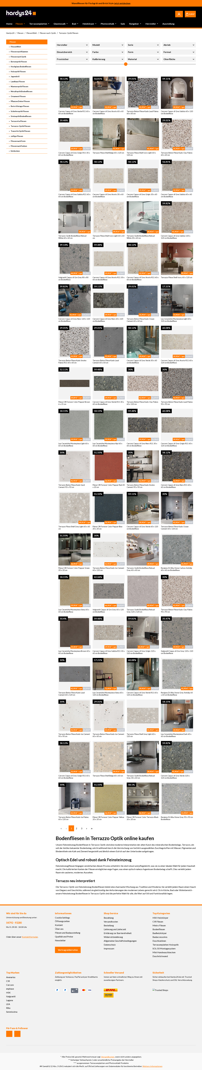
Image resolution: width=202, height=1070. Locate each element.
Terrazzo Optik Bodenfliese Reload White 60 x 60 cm (72, 237)
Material (132, 59)
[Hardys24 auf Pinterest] (17, 1034)
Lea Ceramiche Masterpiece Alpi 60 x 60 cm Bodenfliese (107, 444)
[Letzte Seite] (91, 828)
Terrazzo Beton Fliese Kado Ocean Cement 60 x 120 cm (175, 527)
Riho (8, 1008)
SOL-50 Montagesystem (164, 948)
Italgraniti (11, 996)
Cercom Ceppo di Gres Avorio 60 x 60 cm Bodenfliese (108, 112)
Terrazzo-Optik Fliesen (20, 126)
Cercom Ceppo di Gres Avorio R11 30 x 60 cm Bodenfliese (108, 278)
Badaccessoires (160, 937)
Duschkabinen (159, 940)
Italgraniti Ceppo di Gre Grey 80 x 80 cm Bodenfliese (73, 278)
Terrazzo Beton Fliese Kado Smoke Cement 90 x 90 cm (141, 486)
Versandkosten (111, 921)
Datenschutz (110, 944)
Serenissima (11, 1011)
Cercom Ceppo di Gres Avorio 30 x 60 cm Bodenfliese (108, 195)
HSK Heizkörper (160, 917)
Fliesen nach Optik (18, 57)
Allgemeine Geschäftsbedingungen (120, 940)
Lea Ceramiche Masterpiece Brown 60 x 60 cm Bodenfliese (74, 652)
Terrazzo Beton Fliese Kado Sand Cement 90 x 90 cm (71, 486)
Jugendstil (15, 76)
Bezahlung (109, 917)
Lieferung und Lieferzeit (115, 929)
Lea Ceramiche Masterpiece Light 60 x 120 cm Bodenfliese (176, 320)
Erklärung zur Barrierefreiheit (118, 933)
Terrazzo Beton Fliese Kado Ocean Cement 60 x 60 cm (140, 320)
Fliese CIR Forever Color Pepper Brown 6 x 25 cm (74, 403)
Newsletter (60, 940)
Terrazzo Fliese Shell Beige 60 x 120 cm (108, 153)
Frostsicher (63, 59)
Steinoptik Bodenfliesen (20, 116)
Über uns (59, 929)
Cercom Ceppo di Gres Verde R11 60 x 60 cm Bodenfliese (74, 112)
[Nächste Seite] (86, 828)
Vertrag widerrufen (68, 950)
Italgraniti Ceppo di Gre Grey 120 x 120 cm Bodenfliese (177, 652)
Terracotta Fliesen (18, 121)
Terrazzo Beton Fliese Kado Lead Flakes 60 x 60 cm (142, 112)
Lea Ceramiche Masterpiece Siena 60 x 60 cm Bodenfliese (73, 611)
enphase (10, 988)
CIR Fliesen (158, 921)
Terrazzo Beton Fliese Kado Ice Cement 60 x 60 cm (108, 735)
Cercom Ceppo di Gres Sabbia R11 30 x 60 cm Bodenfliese (109, 652)
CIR (8, 981)
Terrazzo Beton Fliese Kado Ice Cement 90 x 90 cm (74, 735)
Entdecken (15, 151)
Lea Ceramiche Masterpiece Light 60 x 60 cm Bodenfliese (73, 444)
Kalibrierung (98, 59)
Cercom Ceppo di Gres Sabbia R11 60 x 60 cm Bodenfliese (74, 195)
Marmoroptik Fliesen (19, 86)
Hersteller (62, 45)
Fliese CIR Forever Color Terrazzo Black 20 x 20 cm (142, 818)
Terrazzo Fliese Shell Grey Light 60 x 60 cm (74, 527)
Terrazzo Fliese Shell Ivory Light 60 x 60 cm (108, 237)
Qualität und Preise (64, 936)
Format (167, 52)
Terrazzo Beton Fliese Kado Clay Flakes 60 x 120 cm (142, 403)
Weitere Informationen (152, 1066)
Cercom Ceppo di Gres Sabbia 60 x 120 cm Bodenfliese (177, 112)
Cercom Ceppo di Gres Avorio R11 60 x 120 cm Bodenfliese (177, 361)
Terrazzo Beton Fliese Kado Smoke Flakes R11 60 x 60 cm (72, 361)
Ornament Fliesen (18, 96)
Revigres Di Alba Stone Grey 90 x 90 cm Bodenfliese (177, 818)
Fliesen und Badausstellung (67, 932)
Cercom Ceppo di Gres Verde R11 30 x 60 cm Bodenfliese (108, 403)
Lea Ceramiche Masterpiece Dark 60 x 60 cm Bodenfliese (176, 735)
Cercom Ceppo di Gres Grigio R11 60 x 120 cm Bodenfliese (176, 444)
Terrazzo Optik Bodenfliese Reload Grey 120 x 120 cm (141, 611)
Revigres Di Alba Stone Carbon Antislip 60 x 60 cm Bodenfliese (176, 569)
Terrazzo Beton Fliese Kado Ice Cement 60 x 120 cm (108, 569)
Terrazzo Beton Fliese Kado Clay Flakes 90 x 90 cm (176, 611)
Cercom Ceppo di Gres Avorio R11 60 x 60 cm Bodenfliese (143, 278)
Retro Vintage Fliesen (19, 106)
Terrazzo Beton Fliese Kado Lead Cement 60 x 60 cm (106, 361)
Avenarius (10, 977)
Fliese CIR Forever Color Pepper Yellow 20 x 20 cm (108, 818)
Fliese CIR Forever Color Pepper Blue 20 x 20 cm (107, 527)
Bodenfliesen (159, 929)
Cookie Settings (62, 917)
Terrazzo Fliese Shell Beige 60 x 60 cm (108, 776)
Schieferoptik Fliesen (19, 111)
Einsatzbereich (64, 52)
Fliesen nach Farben (18, 146)
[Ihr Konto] (179, 14)
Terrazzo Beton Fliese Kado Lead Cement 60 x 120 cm (71, 694)
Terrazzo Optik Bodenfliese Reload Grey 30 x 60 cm (141, 777)
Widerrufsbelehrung (113, 937)
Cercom (10, 985)
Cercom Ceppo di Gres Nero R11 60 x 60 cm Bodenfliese (176, 486)
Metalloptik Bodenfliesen (21, 91)
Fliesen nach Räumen (19, 52)
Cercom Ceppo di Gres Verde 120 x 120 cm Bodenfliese (175, 777)
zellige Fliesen (16, 136)
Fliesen (13, 42)
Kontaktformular (30, 936)
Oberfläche (169, 59)
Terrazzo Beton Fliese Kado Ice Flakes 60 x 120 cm (73, 818)
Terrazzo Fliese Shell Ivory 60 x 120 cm (176, 277)
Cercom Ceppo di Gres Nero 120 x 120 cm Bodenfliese (74, 320)
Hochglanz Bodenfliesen (20, 66)
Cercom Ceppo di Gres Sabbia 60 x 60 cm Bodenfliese (176, 195)
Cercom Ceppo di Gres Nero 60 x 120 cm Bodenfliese (108, 320)
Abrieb (167, 45)
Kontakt (59, 925)
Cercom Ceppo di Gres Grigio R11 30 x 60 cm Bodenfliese (74, 154)
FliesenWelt (15, 47)
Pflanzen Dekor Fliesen (20, 101)
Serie (130, 45)
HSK (8, 992)
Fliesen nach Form (17, 141)
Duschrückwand (160, 956)
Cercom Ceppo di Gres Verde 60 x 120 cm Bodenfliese (142, 527)
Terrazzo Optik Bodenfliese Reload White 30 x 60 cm (141, 237)
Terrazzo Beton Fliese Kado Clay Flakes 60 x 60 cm (176, 154)
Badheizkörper (160, 933)
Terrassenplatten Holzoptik (166, 944)
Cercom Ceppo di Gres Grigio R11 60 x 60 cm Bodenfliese (74, 777)
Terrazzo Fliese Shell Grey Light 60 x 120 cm (141, 735)
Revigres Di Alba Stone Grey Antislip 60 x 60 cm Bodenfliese (177, 694)
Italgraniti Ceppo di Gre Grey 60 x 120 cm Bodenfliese (108, 611)
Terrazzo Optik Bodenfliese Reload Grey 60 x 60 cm (141, 569)
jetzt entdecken (122, 3)
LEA (8, 1004)
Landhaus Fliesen (17, 81)
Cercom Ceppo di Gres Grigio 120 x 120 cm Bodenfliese (141, 652)
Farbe (95, 52)
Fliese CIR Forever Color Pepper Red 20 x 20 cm (109, 486)
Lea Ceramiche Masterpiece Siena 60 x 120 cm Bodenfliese (108, 694)
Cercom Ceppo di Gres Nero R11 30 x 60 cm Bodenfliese (142, 444)
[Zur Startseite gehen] (21, 13)
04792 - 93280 (14, 922)
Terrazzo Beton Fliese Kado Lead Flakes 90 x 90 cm (177, 403)
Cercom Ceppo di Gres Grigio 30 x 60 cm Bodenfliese (142, 195)
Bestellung (109, 925)
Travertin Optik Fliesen (20, 131)
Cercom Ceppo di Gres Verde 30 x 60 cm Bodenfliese (142, 361)
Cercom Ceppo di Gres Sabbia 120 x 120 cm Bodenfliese (175, 237)
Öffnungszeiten (62, 921)
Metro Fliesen (159, 925)
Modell (96, 45)
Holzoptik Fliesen (18, 71)
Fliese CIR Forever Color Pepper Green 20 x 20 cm (74, 569)
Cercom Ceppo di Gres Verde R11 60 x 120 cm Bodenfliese (142, 694)
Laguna (9, 1000)
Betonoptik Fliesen (18, 62)
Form (130, 52)
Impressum (109, 948)
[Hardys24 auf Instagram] (9, 1034)
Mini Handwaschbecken (164, 952)
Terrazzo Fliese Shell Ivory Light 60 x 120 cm (141, 154)
